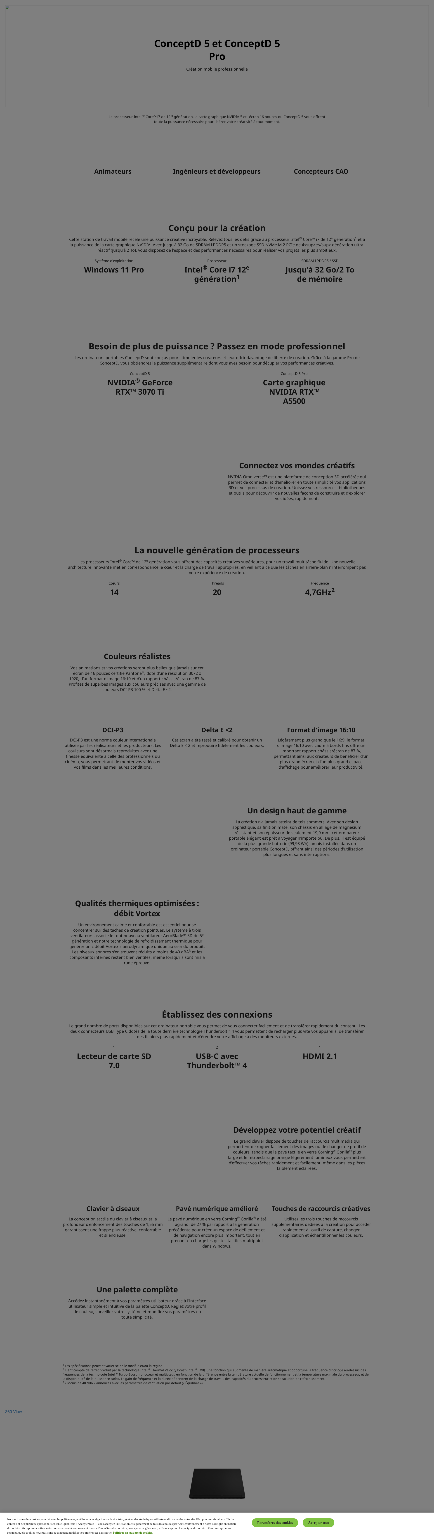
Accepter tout (318, 1523)
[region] (217, 1525)
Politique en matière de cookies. (133, 1532)
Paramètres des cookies (275, 1523)
